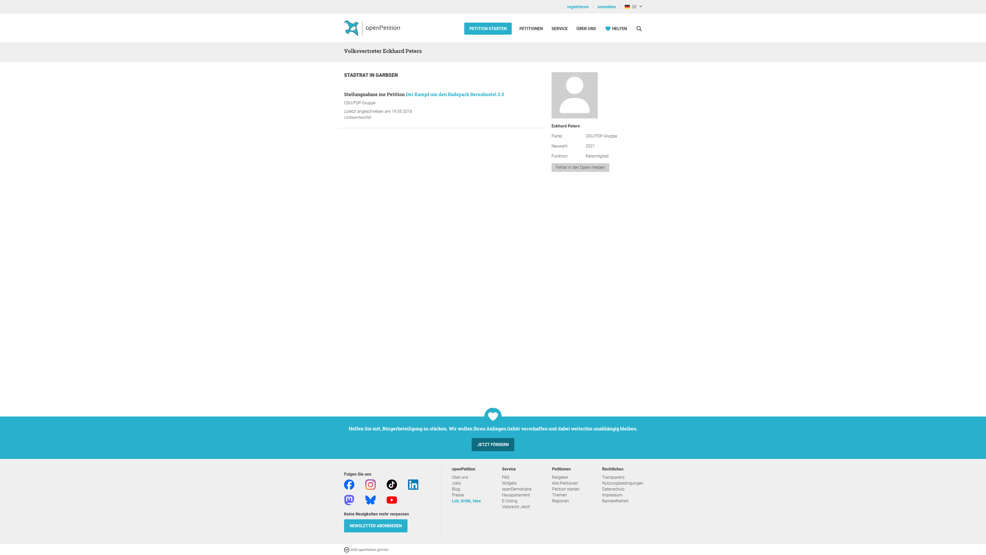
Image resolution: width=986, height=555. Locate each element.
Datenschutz (613, 489)
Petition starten (488, 28)
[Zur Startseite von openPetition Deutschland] (372, 28)
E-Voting (509, 500)
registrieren (578, 6)
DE (633, 6)
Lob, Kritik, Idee (466, 500)
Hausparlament (516, 495)
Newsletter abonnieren (376, 525)
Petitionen (531, 28)
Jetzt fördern (493, 444)
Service (560, 28)
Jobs (456, 483)
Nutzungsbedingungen (622, 483)
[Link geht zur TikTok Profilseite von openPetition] (392, 484)
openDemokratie (517, 489)
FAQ (505, 477)
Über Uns (586, 28)
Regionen (560, 500)
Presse (458, 495)
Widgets (509, 483)
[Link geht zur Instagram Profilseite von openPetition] (370, 484)
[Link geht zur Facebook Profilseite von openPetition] (349, 484)
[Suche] (639, 29)
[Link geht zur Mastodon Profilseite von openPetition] (349, 499)
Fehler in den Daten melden (580, 167)
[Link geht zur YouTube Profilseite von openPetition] (392, 499)
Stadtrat (356, 75)
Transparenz (613, 477)
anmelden (607, 6)
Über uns (460, 477)
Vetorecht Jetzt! (516, 506)
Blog (456, 489)
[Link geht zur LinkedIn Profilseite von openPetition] (413, 484)
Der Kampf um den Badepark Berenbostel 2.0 (455, 94)
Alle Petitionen (565, 483)
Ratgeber (560, 477)
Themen (559, 495)
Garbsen (387, 75)
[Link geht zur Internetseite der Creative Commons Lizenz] (347, 549)
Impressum (612, 495)
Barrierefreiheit (615, 500)
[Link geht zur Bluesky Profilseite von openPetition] (370, 499)
